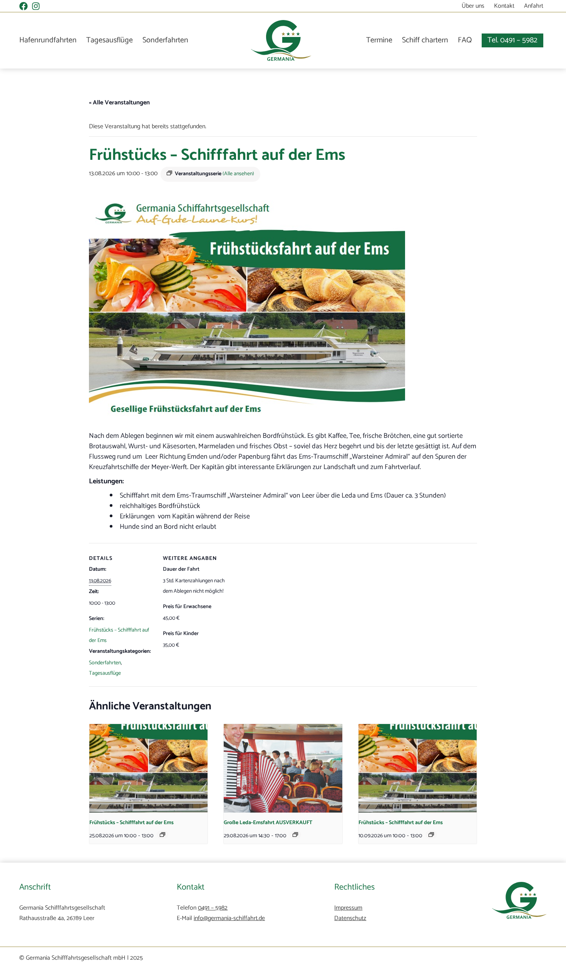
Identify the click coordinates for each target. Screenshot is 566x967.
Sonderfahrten (165, 40)
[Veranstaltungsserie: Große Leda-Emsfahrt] (295, 834)
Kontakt (504, 6)
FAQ (465, 40)
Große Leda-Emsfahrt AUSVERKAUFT (268, 822)
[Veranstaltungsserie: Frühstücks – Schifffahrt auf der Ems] (162, 834)
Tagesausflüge (109, 40)
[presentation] (148, 768)
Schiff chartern (425, 40)
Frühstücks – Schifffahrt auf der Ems (131, 822)
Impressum (348, 908)
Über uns (473, 6)
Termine (379, 40)
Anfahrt (533, 6)
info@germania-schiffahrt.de (229, 918)
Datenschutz (350, 918)
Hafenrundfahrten (48, 40)
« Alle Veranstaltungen (119, 102)
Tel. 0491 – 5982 (512, 40)
